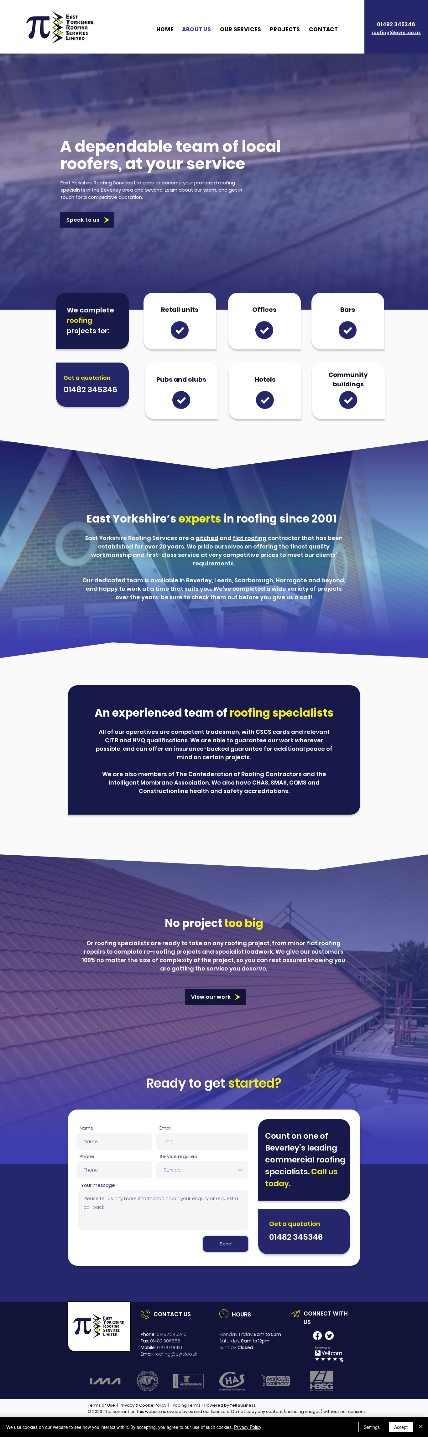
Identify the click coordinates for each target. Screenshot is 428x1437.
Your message (98, 1185)
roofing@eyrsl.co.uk (175, 1354)
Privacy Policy (247, 1427)
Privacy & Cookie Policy (143, 1405)
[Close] (420, 1427)
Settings (372, 1427)
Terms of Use (101, 1405)
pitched (207, 538)
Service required (178, 1156)
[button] (240, 29)
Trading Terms (186, 1405)
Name (87, 1127)
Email (165, 1127)
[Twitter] (329, 1335)
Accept (401, 1427)
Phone (87, 1156)
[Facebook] (317, 1335)
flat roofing (250, 538)
